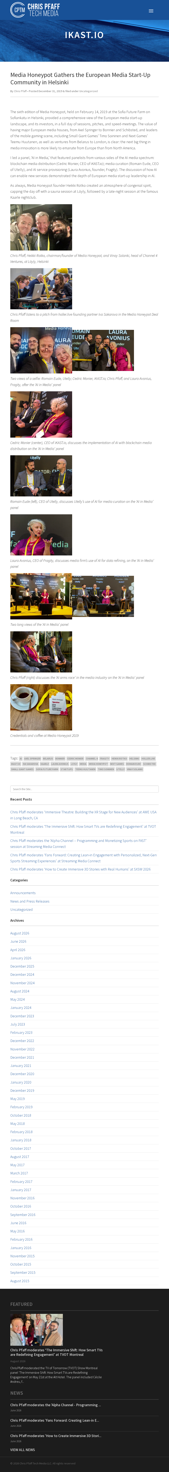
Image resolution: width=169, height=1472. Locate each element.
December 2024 (22, 974)
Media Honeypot (98, 763)
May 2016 (17, 1231)
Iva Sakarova (30, 763)
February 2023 (21, 1032)
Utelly (120, 769)
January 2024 (20, 1007)
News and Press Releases (29, 901)
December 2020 (22, 1073)
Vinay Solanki (135, 769)
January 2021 (20, 1065)
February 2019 (21, 1107)
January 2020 (20, 1082)
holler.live (148, 758)
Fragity (104, 758)
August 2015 (19, 1280)
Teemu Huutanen (85, 769)
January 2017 (20, 1189)
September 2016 (22, 1214)
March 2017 (19, 1173)
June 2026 (18, 941)
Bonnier (60, 758)
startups (67, 769)
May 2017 (17, 1165)
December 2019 (22, 1090)
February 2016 (21, 1239)
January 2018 (20, 1140)
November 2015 (22, 1256)
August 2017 (19, 1156)
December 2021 (22, 1057)
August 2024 (19, 991)
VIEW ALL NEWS (22, 1449)
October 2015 (20, 1264)
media (83, 763)
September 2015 (22, 1272)
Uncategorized (88, 91)
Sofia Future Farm (47, 769)
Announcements (23, 892)
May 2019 (17, 1098)
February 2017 (21, 1181)
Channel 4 (91, 758)
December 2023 (22, 1016)
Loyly (74, 763)
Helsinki (134, 758)
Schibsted (149, 763)
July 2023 (17, 1024)
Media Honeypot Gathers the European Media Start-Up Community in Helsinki (80, 78)
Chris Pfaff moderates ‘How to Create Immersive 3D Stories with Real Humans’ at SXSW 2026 (80, 869)
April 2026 (17, 949)
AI (21, 758)
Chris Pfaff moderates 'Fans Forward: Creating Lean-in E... (54, 1420)
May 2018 (17, 1123)
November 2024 (22, 983)
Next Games (117, 763)
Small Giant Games (22, 769)
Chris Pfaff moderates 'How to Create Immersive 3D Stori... (55, 1435)
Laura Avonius (59, 763)
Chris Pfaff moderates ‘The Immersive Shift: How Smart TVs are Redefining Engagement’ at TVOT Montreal (56, 1352)
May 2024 (17, 999)
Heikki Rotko (119, 758)
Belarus (48, 758)
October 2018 (20, 1115)
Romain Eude (133, 763)
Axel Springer (32, 758)
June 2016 (18, 1222)
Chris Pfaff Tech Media (35, 10)
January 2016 (20, 1247)
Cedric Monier (75, 758)
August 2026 (19, 933)
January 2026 (20, 958)
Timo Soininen (106, 769)
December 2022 (22, 1040)
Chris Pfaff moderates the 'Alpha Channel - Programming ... (55, 1404)
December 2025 (22, 966)
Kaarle (45, 763)
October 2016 (20, 1206)
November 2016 (22, 1198)
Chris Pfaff (20, 91)
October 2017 (20, 1148)
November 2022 (22, 1049)
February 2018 (21, 1131)
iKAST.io (15, 763)
